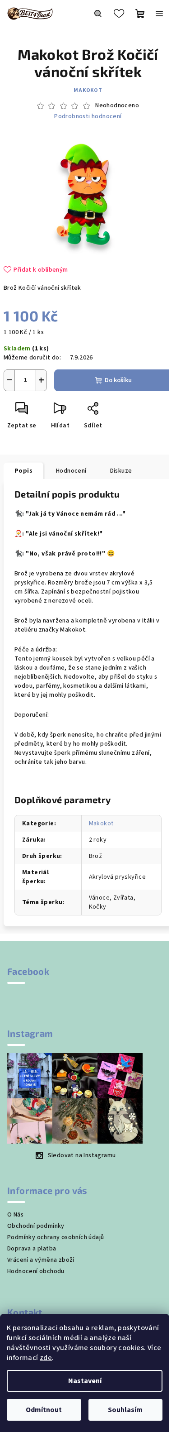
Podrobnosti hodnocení (87, 116)
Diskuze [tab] (121, 470)
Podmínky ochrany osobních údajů (55, 1237)
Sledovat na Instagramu (82, 1155)
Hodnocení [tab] (71, 470)
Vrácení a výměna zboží (40, 1259)
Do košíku (118, 380)
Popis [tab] (23, 470)
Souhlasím (125, 1410)
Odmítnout (44, 1410)
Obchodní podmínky (36, 1226)
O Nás (15, 1214)
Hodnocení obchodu (36, 1271)
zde (46, 1358)
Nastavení (85, 1381)
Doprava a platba (31, 1248)
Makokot (88, 90)
